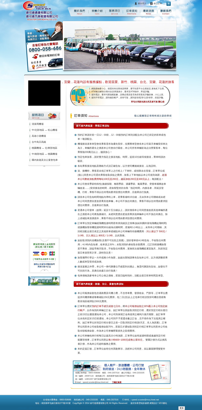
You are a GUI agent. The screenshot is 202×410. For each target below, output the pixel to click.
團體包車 (109, 408)
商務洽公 (88, 408)
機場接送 (71, 408)
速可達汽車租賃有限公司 (39, 408)
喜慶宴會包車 (99, 408)
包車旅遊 (135, 408)
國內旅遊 (80, 408)
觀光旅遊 (118, 408)
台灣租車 (54, 408)
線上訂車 (158, 3)
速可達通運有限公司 (99, 403)
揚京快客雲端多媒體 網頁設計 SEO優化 (148, 403)
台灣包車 (63, 408)
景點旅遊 (126, 408)
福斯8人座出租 (171, 408)
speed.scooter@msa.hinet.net (95, 382)
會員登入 (142, 3)
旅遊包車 (143, 408)
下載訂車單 (117, 382)
